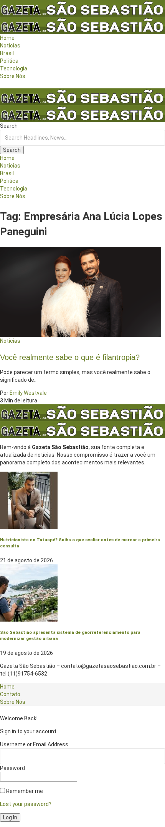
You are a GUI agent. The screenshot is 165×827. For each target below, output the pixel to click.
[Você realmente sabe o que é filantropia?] (80, 291)
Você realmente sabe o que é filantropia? (70, 357)
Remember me (24, 791)
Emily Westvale (28, 393)
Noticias (10, 341)
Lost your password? (25, 804)
